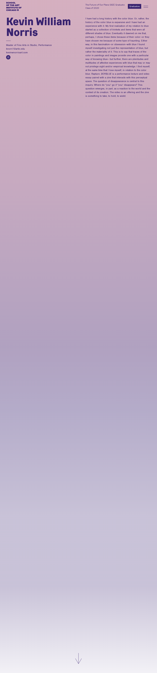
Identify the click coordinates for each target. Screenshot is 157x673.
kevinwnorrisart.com (17, 52)
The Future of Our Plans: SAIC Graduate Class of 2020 (105, 6)
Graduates (134, 6)
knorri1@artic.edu (15, 48)
